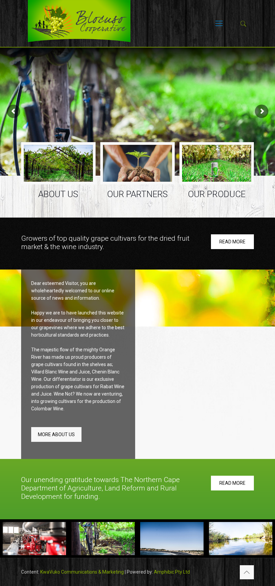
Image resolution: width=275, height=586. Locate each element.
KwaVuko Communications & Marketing (82, 572)
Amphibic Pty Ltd (172, 572)
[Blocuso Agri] (79, 23)
